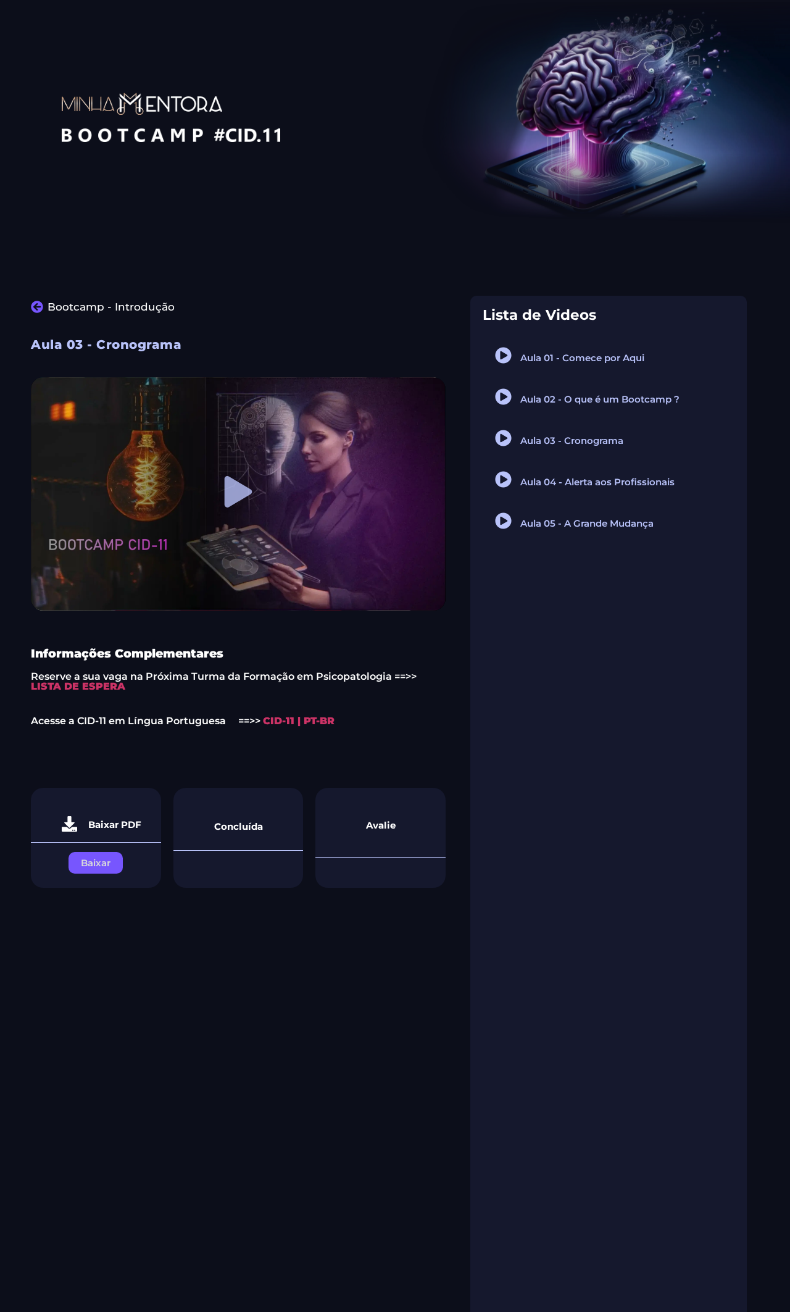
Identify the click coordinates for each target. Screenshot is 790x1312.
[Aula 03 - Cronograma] (503, 438)
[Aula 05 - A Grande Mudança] (503, 520)
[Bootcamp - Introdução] (37, 307)
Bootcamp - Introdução (111, 307)
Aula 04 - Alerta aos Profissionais (597, 482)
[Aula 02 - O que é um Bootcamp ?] (503, 396)
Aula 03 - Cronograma (571, 440)
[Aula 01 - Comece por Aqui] (503, 355)
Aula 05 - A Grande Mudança (587, 523)
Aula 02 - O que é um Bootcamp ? (600, 399)
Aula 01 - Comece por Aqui (582, 358)
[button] (238, 494)
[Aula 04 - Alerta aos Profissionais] (503, 479)
